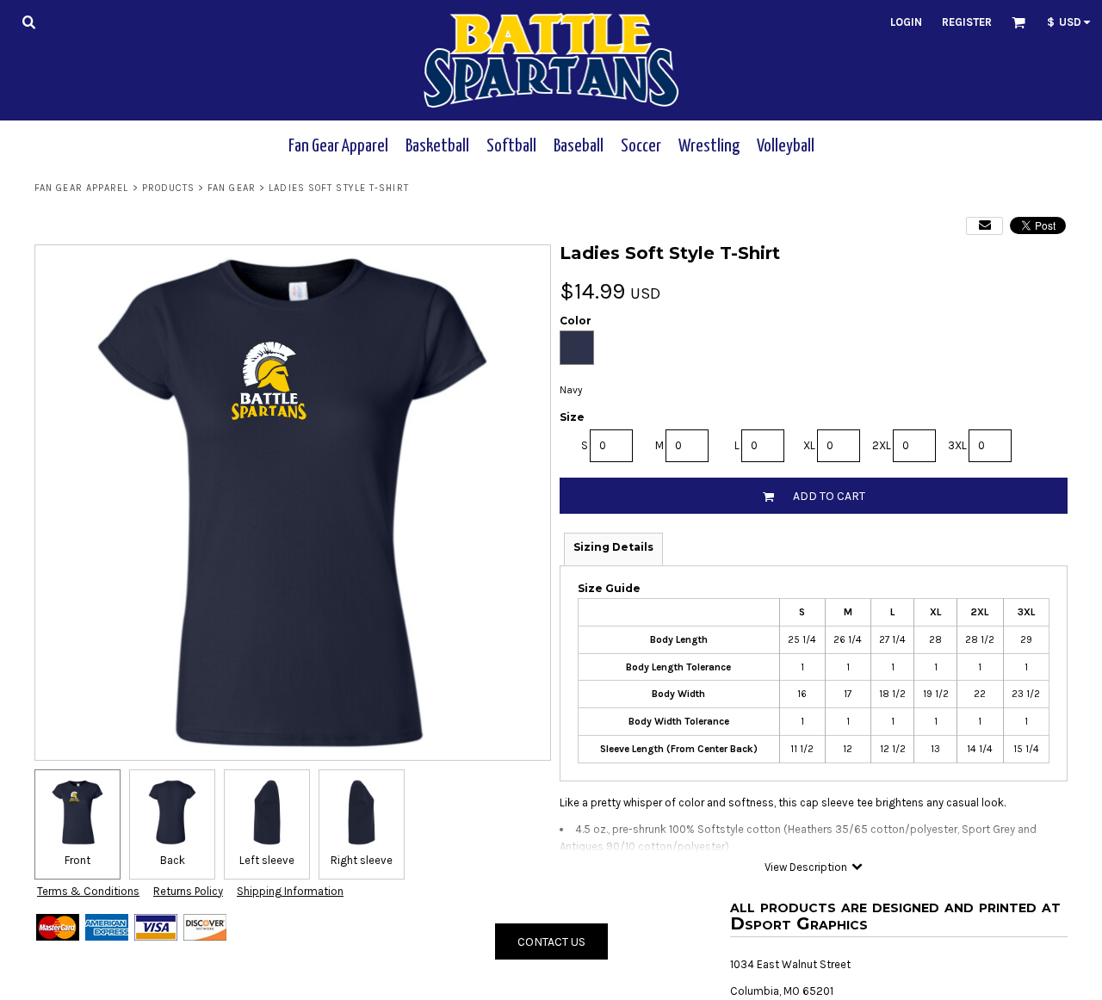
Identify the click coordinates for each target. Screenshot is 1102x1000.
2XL (881, 445)
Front (77, 860)
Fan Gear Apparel (81, 188)
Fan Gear (231, 188)
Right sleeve (362, 860)
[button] (28, 21)
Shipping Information (290, 891)
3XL (957, 445)
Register (967, 21)
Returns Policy (188, 891)
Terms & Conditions (88, 891)
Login (906, 21)
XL (809, 445)
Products (168, 188)
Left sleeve (266, 860)
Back (172, 860)
